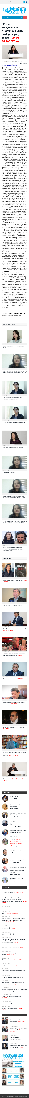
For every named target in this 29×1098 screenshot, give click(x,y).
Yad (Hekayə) (10, 965)
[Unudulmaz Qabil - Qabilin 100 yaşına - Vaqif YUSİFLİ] (14, 769)
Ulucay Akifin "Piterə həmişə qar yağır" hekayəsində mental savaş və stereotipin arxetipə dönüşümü (13, 549)
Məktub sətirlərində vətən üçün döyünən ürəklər (18, 814)
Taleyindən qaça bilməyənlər (13, 947)
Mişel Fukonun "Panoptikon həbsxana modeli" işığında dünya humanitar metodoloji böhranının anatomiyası (14, 900)
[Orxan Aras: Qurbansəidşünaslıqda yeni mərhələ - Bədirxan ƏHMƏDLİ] (14, 619)
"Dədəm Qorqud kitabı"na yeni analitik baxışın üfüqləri (18, 859)
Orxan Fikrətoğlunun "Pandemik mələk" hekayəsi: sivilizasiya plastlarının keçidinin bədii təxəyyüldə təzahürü (15, 373)
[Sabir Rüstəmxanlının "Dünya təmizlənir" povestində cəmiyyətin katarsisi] (14, 388)
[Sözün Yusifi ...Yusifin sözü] (14, 463)
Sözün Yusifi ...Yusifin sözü (9, 472)
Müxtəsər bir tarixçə (12, 892)
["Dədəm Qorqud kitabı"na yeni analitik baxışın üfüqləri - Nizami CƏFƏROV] (14, 693)
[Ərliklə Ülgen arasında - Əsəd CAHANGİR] (14, 669)
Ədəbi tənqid (23, 63)
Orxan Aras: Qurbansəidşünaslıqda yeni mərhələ (17, 823)
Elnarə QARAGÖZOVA (9, 65)
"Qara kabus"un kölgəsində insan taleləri (17, 805)
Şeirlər (10, 913)
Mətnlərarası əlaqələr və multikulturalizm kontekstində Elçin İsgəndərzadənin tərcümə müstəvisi (14, 940)
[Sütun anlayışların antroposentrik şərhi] (14, 596)
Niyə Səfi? (18, 842)
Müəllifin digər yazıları (9, 324)
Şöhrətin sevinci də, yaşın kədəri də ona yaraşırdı (13, 983)
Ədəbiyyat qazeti (10, 1096)
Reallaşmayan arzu (12, 959)
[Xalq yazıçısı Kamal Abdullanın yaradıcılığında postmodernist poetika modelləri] (14, 413)
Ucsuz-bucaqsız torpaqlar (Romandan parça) (13, 953)
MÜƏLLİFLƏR (6, 792)
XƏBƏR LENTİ (6, 887)
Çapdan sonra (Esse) (11, 934)
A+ (24, 61)
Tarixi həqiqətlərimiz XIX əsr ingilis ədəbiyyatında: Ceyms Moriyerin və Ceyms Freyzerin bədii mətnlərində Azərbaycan (15, 523)
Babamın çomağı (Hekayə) (12, 1009)
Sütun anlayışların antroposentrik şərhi (12, 605)
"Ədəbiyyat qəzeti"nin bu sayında (12, 997)
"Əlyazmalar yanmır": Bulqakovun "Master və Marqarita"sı (14, 927)
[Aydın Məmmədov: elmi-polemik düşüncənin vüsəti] (14, 337)
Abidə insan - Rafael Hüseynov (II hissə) (18, 879)
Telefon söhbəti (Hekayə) (14, 1003)
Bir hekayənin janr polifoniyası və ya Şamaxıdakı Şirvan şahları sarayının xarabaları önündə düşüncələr (14, 754)
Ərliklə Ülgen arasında (13, 678)
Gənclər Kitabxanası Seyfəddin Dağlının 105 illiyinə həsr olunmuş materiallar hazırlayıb (14, 990)
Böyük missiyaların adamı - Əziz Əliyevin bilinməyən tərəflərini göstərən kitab (13, 920)
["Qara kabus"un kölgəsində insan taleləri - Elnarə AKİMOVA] (14, 571)
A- (26, 61)
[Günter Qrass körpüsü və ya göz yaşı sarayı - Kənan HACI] (14, 718)
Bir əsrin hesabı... (14, 796)
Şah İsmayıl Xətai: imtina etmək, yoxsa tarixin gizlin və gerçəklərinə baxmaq (18, 832)
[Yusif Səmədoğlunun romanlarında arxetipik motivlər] (14, 438)
